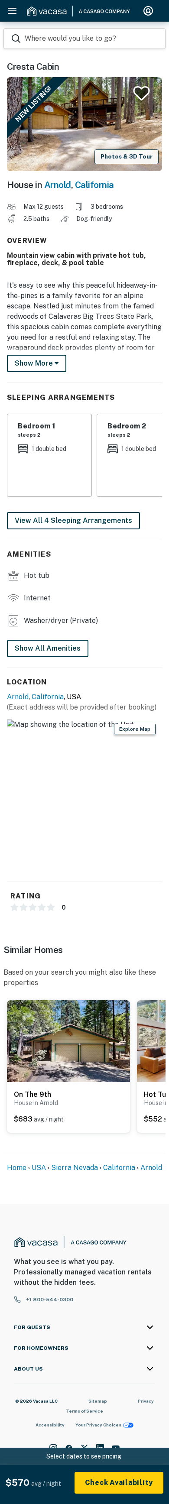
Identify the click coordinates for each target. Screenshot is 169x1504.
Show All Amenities (48, 648)
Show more (35, 363)
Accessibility (50, 1424)
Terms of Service (84, 1410)
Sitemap (97, 1401)
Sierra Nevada (74, 1168)
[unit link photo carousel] (68, 1040)
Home (16, 1168)
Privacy (146, 1401)
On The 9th (32, 1094)
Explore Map (134, 729)
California (94, 184)
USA (39, 1168)
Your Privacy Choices (98, 1424)
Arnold (57, 184)
